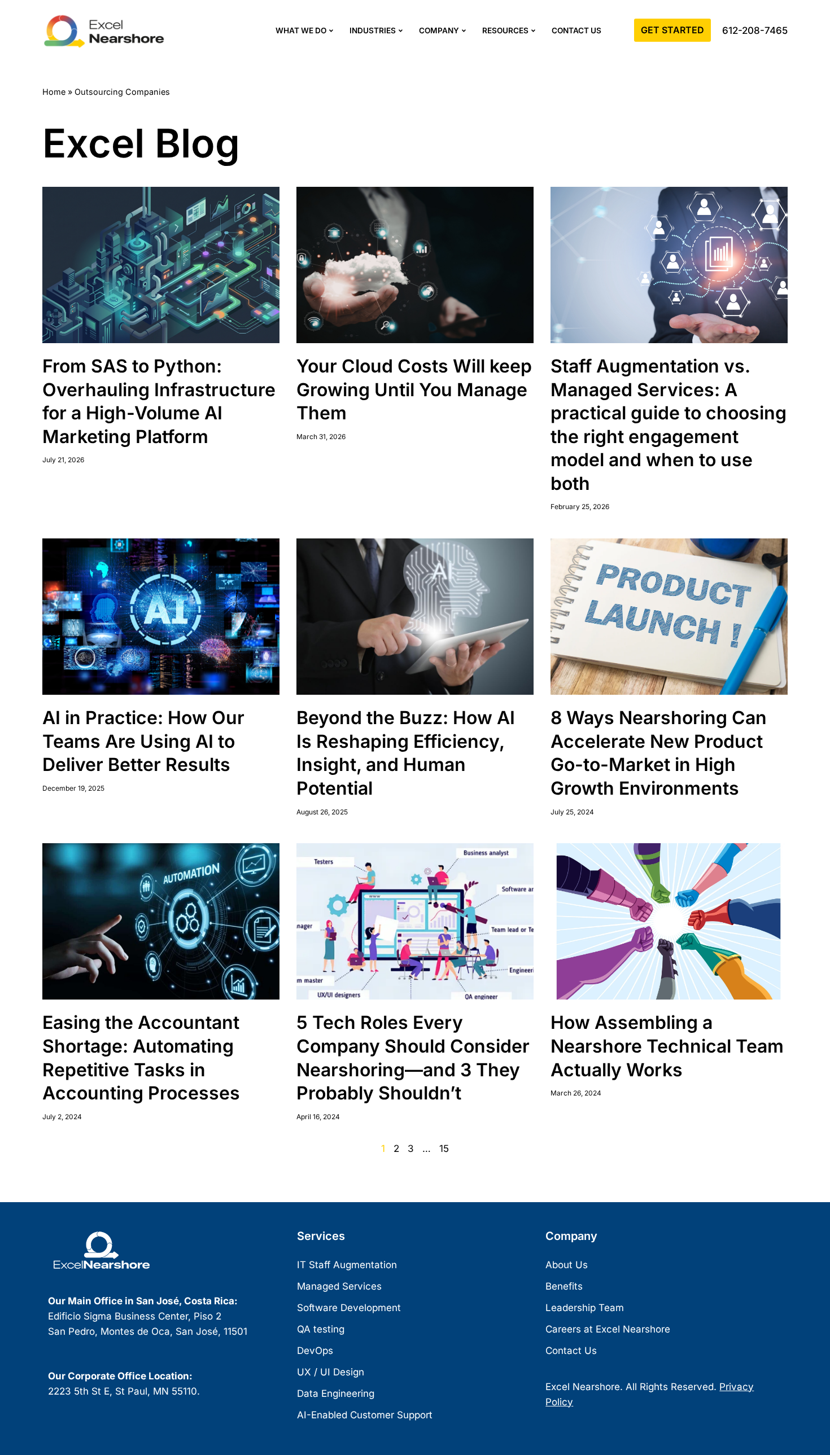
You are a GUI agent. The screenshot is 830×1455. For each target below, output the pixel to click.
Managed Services (339, 1286)
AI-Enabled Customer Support (365, 1415)
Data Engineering (335, 1393)
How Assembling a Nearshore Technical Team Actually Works (667, 1045)
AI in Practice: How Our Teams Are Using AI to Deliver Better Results (143, 741)
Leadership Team (584, 1307)
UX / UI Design (330, 1372)
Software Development (349, 1307)
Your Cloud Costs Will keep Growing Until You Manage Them (414, 389)
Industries (373, 30)
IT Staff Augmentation (347, 1264)
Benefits (564, 1286)
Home (53, 92)
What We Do (301, 30)
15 (444, 1148)
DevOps (315, 1350)
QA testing (320, 1329)
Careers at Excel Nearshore (607, 1329)
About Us (566, 1264)
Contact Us (576, 30)
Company (439, 30)
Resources (505, 30)
